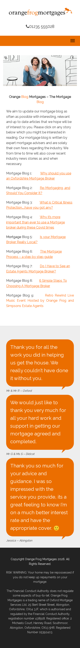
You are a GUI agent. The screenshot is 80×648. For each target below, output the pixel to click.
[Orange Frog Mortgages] (40, 12)
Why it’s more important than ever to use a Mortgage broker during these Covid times (35, 222)
